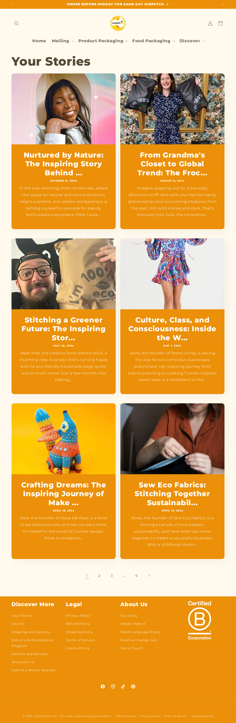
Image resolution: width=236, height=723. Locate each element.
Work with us (23, 662)
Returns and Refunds (30, 654)
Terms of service (175, 716)
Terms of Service (80, 640)
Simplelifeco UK (45, 716)
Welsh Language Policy (140, 632)
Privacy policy (150, 716)
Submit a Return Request (34, 670)
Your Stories (22, 616)
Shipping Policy (79, 632)
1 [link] (87, 575)
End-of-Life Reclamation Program (33, 643)
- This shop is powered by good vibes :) (85, 716)
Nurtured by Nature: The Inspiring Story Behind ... (64, 164)
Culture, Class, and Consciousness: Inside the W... (172, 329)
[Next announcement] (223, 4)
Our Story (128, 616)
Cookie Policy (78, 648)
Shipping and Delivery (31, 632)
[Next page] (149, 576)
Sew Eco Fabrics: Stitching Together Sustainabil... (172, 493)
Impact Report (133, 624)
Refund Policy (78, 624)
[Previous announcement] (13, 4)
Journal (18, 624)
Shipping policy (202, 716)
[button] (17, 23)
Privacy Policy (78, 616)
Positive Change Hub (138, 640)
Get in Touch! (131, 648)
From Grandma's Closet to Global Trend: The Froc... (172, 164)
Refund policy (126, 716)
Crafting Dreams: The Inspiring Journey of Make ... (63, 493)
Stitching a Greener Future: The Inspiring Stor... (63, 329)
